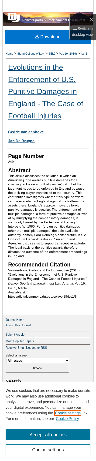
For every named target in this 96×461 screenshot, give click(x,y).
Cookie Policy (67, 419)
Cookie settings (68, 413)
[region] (48, 421)
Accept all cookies (48, 434)
